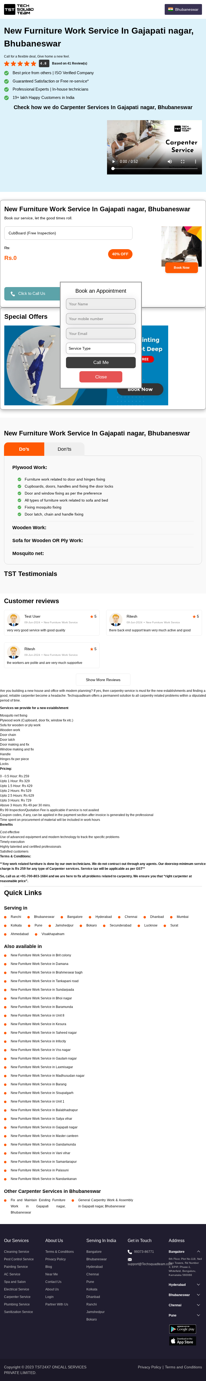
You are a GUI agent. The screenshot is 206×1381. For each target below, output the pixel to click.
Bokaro (91, 925)
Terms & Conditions (59, 1252)
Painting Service (16, 1267)
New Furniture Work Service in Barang (39, 1084)
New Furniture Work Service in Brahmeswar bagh (47, 972)
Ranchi (16, 917)
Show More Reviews (103, 680)
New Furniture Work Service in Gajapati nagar (44, 1127)
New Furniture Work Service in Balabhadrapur (44, 1110)
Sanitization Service (18, 1312)
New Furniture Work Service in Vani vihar (40, 1153)
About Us (52, 1289)
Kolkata (16, 925)
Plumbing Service (17, 1304)
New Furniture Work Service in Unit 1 (37, 1101)
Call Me (101, 362)
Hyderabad (103, 917)
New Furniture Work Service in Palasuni (40, 1170)
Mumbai (183, 917)
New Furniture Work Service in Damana (39, 964)
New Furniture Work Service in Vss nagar (41, 1050)
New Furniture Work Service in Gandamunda (43, 1144)
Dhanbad (157, 917)
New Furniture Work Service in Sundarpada (42, 990)
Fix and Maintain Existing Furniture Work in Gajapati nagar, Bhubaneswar (38, 1206)
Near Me (51, 1274)
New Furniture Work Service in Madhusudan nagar (47, 1076)
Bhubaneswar (44, 917)
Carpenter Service (17, 1297)
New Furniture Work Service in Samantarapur (44, 1162)
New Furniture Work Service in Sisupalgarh (42, 1093)
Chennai (131, 917)
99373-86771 (144, 1252)
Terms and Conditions (183, 1367)
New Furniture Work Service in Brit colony (41, 955)
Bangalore (75, 917)
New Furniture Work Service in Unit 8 (37, 1015)
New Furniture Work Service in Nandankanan (44, 1179)
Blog (48, 1267)
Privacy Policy (55, 1259)
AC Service (12, 1274)
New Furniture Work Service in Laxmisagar (42, 1067)
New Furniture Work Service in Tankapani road (45, 981)
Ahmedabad (20, 934)
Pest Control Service (19, 1259)
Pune (38, 925)
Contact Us (53, 1282)
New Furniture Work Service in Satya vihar (41, 1119)
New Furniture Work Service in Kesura (38, 1024)
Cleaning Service (16, 1252)
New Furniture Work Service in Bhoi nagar (41, 998)
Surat (174, 925)
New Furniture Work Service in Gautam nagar (44, 1058)
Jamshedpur (64, 925)
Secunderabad (120, 925)
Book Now (181, 268)
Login (49, 1297)
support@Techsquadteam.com (150, 1264)
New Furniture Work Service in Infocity (38, 1041)
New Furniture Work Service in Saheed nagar (44, 1033)
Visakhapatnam (53, 934)
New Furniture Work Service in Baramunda (42, 1007)
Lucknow (150, 925)
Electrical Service (16, 1289)
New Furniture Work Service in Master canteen (44, 1136)
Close (101, 376)
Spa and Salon (15, 1282)
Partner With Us (56, 1304)
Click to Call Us (31, 293)
